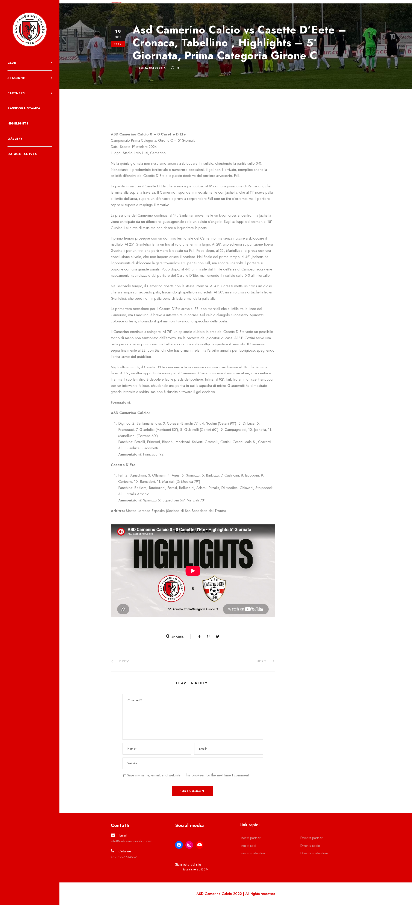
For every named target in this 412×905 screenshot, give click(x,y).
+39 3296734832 (124, 857)
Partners (16, 93)
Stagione (16, 78)
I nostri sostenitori (252, 853)
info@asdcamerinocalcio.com (131, 841)
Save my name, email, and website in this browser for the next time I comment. (188, 775)
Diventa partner (311, 837)
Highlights (18, 123)
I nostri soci (247, 845)
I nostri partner (250, 837)
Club (12, 63)
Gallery (15, 139)
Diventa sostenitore (314, 853)
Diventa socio (310, 845)
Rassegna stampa (24, 108)
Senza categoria (152, 68)
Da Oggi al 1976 (22, 154)
